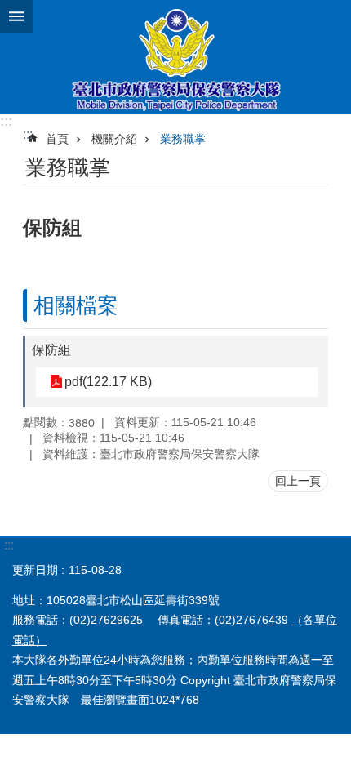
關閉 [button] (16, 16)
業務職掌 (183, 138)
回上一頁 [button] (298, 480)
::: (6, 121)
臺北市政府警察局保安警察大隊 (175, 57)
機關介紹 (114, 138)
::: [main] (28, 134)
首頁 (57, 138)
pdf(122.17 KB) (108, 382)
